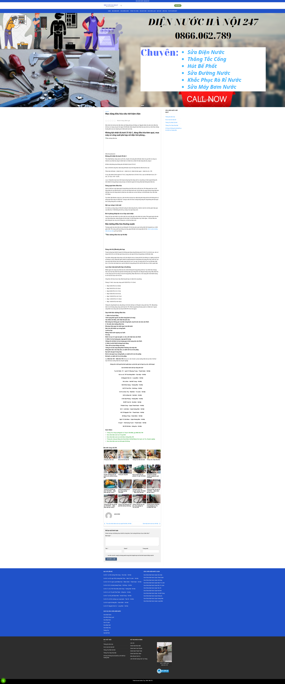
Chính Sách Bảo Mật (135, 645)
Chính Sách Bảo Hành (135, 653)
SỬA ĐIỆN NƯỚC (115, 11)
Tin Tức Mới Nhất (172, 11)
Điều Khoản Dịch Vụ (135, 656)
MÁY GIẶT (159, 11)
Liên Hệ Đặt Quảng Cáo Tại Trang (138, 659)
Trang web (145, 548)
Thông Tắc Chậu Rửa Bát (171, 125)
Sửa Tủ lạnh (107, 622)
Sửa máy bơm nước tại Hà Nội (151, 523)
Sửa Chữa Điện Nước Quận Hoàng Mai (153, 598)
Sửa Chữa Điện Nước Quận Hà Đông (153, 580)
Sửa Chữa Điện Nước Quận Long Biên (153, 601)
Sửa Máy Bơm (107, 620)
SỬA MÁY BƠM (143, 11)
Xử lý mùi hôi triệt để (170, 119)
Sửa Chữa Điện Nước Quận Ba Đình (153, 590)
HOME (109, 11)
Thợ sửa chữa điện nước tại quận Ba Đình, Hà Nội (118, 523)
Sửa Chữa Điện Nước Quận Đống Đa (153, 596)
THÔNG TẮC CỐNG (134, 11)
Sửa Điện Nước (107, 614)
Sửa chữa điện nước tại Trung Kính (116, 435)
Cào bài (107, 111)
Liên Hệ (132, 643)
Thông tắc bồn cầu (170, 117)
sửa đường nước (124, 11)
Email (126, 548)
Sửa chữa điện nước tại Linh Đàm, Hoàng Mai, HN (120, 437)
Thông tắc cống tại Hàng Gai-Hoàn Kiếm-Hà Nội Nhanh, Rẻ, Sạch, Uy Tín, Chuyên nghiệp (131, 439)
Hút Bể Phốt (107, 633)
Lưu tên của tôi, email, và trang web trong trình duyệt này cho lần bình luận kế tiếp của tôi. (131, 555)
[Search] (121, 5)
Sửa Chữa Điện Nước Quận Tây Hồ (152, 588)
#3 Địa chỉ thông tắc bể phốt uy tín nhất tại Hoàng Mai (173, 129)
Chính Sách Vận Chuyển (136, 648)
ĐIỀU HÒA (165, 11)
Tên (106, 548)
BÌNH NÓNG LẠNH (152, 11)
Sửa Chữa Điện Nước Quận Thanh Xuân (154, 577)
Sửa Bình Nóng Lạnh (109, 617)
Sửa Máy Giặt (107, 625)
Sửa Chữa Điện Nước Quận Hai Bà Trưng (154, 593)
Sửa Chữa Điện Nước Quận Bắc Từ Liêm (154, 585)
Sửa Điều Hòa (107, 627)
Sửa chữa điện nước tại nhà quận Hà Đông (118, 441)
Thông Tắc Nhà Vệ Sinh (171, 122)
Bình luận (108, 535)
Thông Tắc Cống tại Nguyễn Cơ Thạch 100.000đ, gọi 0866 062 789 (125, 432)
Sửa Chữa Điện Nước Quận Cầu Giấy (153, 575)
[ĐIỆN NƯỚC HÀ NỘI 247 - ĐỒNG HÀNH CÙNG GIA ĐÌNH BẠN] (111, 5)
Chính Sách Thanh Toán (136, 651)
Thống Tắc (106, 630)
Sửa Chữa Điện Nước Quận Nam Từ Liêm (154, 583)
